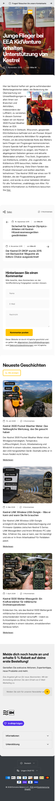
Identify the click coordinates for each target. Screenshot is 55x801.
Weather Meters (11, 398)
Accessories (10, 470)
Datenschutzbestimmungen (21, 345)
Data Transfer (10, 474)
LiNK (7, 489)
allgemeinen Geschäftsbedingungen (33, 342)
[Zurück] (4, 3)
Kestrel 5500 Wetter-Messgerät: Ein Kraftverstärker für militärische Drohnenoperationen (22, 601)
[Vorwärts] (51, 3)
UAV (7, 575)
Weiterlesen (8, 460)
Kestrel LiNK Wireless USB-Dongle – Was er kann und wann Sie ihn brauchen (27, 514)
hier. (9, 190)
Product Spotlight (11, 393)
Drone (8, 556)
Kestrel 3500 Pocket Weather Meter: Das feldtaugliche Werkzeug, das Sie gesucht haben (25, 429)
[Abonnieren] (47, 691)
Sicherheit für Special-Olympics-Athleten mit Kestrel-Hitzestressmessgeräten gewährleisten (29, 231)
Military (8, 570)
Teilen (9, 212)
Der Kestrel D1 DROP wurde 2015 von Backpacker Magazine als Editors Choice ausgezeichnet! (24, 253)
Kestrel (8, 388)
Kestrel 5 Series (11, 484)
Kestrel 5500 (10, 566)
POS (30, 795)
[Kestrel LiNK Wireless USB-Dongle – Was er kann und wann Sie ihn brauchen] (27, 485)
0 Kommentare (46, 212)
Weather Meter (11, 580)
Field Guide (10, 383)
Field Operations (11, 561)
